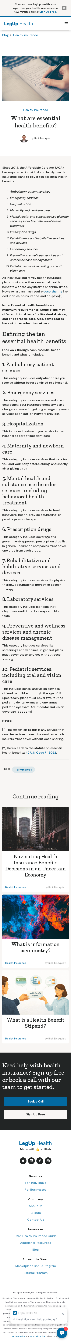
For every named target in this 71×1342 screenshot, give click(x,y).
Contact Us (35, 1220)
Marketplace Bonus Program (35, 1266)
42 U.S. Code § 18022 (41, 753)
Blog (5, 35)
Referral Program (35, 1273)
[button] (66, 23)
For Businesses (35, 1190)
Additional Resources (35, 1243)
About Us (35, 1206)
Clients (35, 1213)
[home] (17, 23)
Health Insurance (25, 35)
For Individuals (35, 1183)
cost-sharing (52, 291)
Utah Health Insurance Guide (35, 1236)
